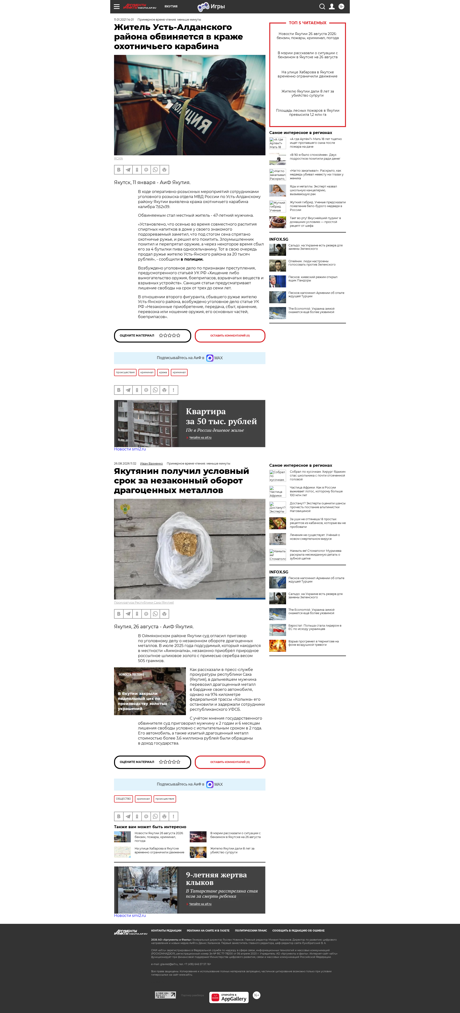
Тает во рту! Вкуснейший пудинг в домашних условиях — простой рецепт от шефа (315, 221)
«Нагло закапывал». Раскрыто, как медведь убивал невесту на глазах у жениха (317, 174)
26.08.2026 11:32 (125, 463)
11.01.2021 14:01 (124, 19)
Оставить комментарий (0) (230, 335)
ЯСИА (118, 158)
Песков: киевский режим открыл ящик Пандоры (313, 278)
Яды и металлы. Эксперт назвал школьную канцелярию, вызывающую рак (313, 190)
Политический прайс (251, 930)
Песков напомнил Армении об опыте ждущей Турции (316, 294)
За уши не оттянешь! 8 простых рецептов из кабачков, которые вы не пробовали (318, 523)
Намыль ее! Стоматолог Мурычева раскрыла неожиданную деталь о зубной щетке (315, 554)
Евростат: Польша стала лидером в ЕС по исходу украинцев (314, 627)
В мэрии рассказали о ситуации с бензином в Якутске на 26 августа (308, 55)
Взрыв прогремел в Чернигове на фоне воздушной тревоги (313, 643)
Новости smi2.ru (130, 449)
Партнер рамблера (192, 995)
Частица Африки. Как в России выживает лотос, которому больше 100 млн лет (316, 491)
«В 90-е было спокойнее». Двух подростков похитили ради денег (315, 156)
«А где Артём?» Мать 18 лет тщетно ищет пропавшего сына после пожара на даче (316, 142)
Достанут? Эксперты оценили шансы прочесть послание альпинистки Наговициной (317, 507)
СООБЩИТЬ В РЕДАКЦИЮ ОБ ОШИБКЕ (298, 930)
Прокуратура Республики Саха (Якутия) (144, 602)
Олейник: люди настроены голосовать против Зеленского (312, 263)
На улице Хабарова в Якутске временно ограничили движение (308, 74)
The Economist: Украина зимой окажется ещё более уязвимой (311, 310)
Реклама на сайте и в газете (208, 930)
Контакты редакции (166, 930)
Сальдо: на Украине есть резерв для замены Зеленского (315, 247)
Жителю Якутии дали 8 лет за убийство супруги (308, 93)
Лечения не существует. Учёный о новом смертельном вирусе (315, 537)
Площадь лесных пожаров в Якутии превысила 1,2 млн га (307, 113)
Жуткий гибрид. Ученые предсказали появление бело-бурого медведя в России (318, 206)
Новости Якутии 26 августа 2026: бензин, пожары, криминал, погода (308, 36)
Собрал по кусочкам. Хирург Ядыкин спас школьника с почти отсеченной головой (317, 475)
